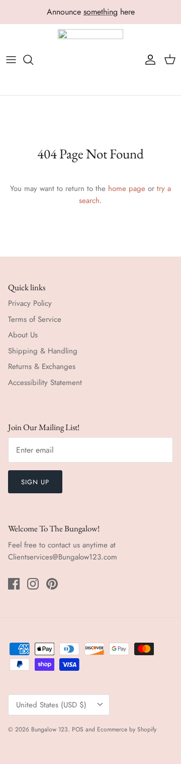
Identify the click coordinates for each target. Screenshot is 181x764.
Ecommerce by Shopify (126, 729)
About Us (23, 334)
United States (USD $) (51, 704)
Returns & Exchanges (41, 366)
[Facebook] (14, 584)
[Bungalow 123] (90, 60)
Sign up (35, 482)
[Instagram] (33, 584)
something (100, 12)
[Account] (148, 60)
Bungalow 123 (49, 729)
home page (126, 188)
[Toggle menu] (11, 60)
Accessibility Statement (45, 382)
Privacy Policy (30, 303)
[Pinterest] (52, 584)
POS (77, 729)
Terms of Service (34, 319)
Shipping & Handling (42, 350)
